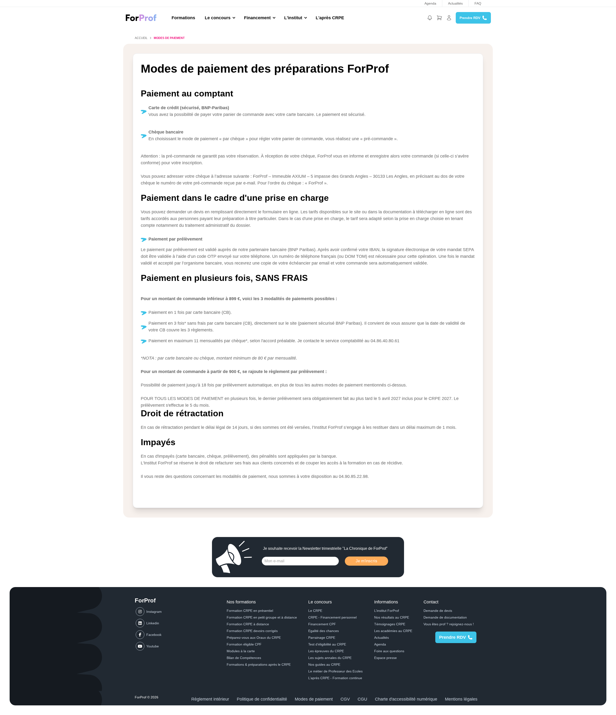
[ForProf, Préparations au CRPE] (143, 18)
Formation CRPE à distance (248, 624)
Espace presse (385, 658)
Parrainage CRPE (321, 637)
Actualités (455, 3)
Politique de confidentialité (262, 699)
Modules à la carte (241, 651)
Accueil (141, 38)
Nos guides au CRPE (324, 664)
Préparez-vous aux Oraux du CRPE (254, 637)
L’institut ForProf (386, 611)
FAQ (478, 3)
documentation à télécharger (410, 211)
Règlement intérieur (210, 699)
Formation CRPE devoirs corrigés (252, 631)
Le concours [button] (218, 17)
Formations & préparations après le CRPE (259, 664)
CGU (362, 699)
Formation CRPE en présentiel (250, 611)
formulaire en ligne (280, 211)
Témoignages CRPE (389, 624)
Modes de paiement (314, 699)
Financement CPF (322, 624)
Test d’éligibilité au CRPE (327, 644)
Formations (183, 17)
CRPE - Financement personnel (332, 617)
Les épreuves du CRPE (326, 651)
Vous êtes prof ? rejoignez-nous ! (449, 624)
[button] (430, 18)
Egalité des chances (323, 631)
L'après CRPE (330, 17)
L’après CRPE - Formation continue (335, 678)
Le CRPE (315, 611)
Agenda (430, 3)
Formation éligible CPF (244, 644)
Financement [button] (257, 17)
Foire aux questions (389, 651)
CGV (345, 699)
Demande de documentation (445, 617)
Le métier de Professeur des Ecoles (335, 671)
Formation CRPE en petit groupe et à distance (262, 617)
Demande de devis (438, 611)
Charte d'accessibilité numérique (406, 699)
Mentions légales (461, 699)
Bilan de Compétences (244, 658)
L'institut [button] (293, 17)
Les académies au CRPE (393, 631)
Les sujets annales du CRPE (330, 658)
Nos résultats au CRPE (391, 617)
